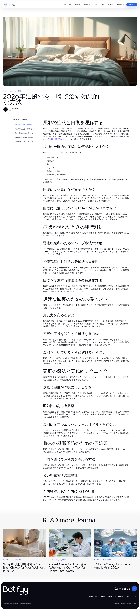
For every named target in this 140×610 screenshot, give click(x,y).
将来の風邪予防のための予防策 (24, 141)
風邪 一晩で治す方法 (58, 139)
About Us (116, 603)
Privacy (123, 603)
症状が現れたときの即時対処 (23, 129)
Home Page (93, 596)
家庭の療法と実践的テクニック (24, 137)
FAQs (110, 596)
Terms (129, 603)
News (102, 596)
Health (5, 91)
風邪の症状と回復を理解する (23, 125)
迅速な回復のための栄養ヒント (24, 133)
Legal (134, 603)
